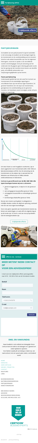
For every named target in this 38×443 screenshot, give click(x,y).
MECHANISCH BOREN (7, 391)
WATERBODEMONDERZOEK (9, 381)
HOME (3, 360)
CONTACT (4, 369)
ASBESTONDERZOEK (7, 385)
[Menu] (2, 3)
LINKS (3, 374)
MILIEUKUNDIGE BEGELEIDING (10, 395)
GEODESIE (4, 393)
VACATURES (4, 371)
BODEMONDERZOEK (7, 379)
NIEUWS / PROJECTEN (7, 367)
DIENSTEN (4, 363)
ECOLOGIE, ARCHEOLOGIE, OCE (10, 397)
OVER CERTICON (6, 365)
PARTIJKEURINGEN (6, 383)
